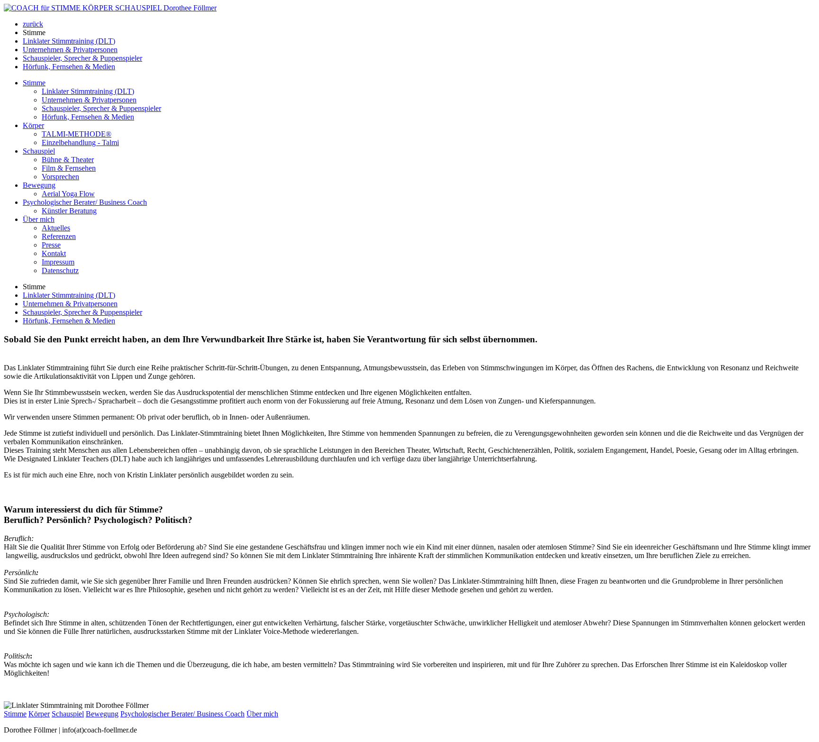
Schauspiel (39, 151)
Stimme (34, 83)
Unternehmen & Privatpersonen (70, 50)
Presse (51, 245)
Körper (33, 125)
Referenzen (59, 236)
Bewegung (39, 185)
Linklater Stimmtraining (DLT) (69, 41)
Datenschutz (60, 270)
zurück (33, 24)
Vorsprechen (60, 177)
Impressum (58, 262)
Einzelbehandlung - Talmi (80, 142)
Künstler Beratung (69, 211)
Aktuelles (56, 228)
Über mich (39, 219)
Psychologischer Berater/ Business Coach (85, 202)
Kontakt (54, 253)
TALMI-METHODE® (76, 134)
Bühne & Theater (68, 160)
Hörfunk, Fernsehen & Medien (69, 67)
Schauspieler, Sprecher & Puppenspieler (82, 58)
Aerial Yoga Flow (68, 194)
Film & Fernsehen (69, 168)
